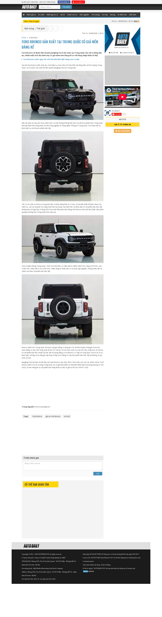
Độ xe (62, 15)
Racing (112, 15)
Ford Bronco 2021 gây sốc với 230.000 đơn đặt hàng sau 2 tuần (51, 59)
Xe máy (105, 15)
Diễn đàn (132, 15)
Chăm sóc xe (72, 15)
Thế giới (40, 28)
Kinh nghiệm (84, 15)
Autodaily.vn (64, 2)
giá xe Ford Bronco (53, 416)
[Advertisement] (63, 387)
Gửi (98, 473)
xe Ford (67, 416)
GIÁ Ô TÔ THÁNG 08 (122, 124)
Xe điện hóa (122, 15)
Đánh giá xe (31, 15)
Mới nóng (29, 28)
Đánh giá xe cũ (52, 15)
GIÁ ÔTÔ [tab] (122, 119)
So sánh (41, 15)
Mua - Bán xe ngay (31, 21)
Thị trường (95, 15)
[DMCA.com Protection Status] (89, 571)
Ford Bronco (37, 416)
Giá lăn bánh (123, 131)
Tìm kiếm (66, 7)
